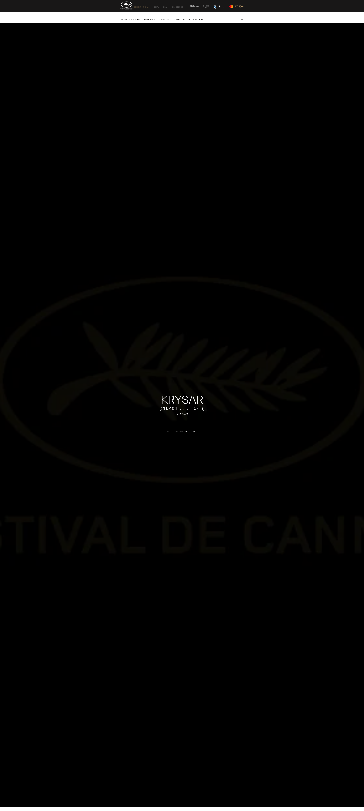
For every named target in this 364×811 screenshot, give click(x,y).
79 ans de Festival (149, 19)
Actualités (125, 19)
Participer (186, 19)
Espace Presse (197, 19)
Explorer (176, 19)
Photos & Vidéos (164, 19)
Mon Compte (230, 15)
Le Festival (135, 19)
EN (242, 15)
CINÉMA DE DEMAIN (160, 7)
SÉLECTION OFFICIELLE (141, 7)
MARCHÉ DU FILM (178, 7)
